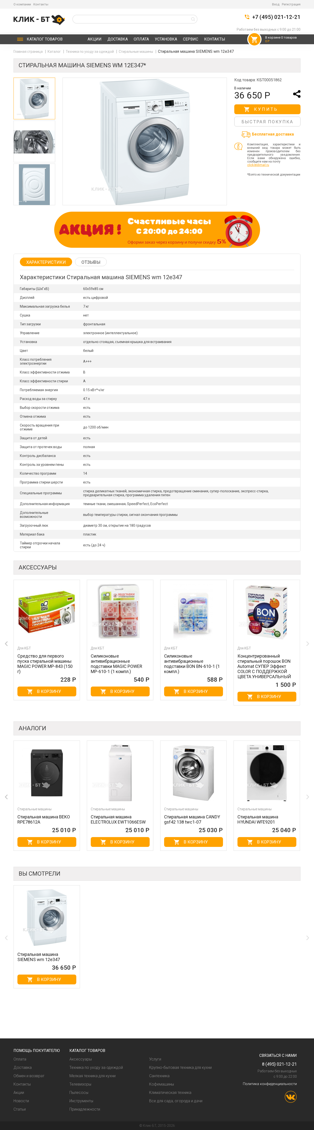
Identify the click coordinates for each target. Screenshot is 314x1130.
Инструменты (81, 1101)
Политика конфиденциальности (270, 1084)
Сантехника (159, 1076)
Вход (275, 4)
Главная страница (28, 52)
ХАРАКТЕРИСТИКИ (46, 262)
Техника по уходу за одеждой (90, 52)
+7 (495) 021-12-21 (276, 17)
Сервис (190, 39)
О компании (22, 4)
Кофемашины (161, 1084)
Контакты (40, 4)
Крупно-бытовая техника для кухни (180, 1067)
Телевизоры (80, 1084)
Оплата (141, 39)
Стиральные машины (136, 52)
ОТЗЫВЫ (90, 262)
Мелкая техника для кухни (92, 1076)
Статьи (19, 1109)
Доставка (117, 39)
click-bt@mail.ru (258, 165)
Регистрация (291, 4)
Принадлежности (84, 1109)
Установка (166, 39)
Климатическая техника (170, 1092)
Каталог (45, 39)
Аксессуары (80, 1059)
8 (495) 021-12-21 (279, 1064)
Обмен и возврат (28, 1076)
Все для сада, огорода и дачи (175, 1101)
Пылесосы (78, 1092)
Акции (95, 39)
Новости (21, 1101)
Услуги (155, 1059)
